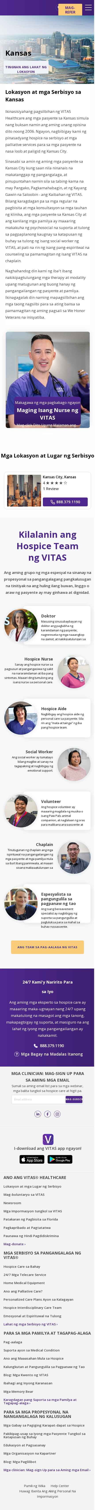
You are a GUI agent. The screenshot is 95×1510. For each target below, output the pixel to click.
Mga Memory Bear (18, 1391)
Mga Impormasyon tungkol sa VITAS (33, 1211)
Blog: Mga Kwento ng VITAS (26, 1375)
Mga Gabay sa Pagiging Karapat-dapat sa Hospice (44, 1425)
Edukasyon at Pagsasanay (25, 1445)
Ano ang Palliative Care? (23, 1291)
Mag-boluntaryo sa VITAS (24, 1194)
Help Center (60, 1486)
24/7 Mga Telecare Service (25, 1274)
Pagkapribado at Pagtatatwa (27, 1227)
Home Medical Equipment (24, 1283)
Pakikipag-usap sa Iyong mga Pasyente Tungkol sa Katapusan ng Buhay (45, 1435)
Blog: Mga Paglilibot (20, 1461)
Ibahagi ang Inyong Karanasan (28, 1383)
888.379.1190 (68, 501)
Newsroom (12, 1203)
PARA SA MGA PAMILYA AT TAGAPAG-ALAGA (47, 1333)
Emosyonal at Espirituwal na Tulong (32, 1316)
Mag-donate (14, 1244)
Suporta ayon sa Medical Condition (32, 1350)
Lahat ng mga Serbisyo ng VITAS (30, 1324)
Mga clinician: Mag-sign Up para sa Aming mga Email (46, 1470)
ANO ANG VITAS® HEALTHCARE (35, 1177)
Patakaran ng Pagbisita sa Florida (31, 1219)
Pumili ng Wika (34, 1486)
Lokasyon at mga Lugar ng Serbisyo (32, 1186)
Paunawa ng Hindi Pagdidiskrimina (31, 1236)
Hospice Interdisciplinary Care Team (33, 1307)
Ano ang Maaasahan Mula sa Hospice (34, 1358)
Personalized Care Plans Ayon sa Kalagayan (38, 1299)
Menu (88, 7)
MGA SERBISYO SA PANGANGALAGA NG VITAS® (42, 1255)
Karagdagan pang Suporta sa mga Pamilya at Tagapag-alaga (40, 1401)
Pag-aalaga (13, 1342)
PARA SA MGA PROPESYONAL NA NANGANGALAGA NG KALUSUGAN (37, 1414)
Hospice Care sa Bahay (22, 1266)
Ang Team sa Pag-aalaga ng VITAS (47, 947)
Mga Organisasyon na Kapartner (30, 1453)
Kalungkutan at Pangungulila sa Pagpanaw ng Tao (44, 1366)
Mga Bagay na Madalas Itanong (52, 1054)
